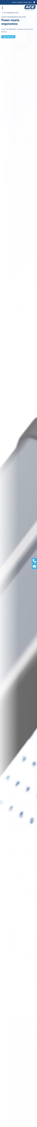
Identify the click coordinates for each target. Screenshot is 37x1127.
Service (14, 2)
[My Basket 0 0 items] (34, 2)
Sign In (30, 2)
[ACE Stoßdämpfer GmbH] (30, 7)
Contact (25, 2)
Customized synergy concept (13, 31)
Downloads (20, 2)
